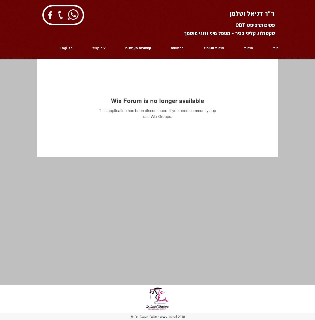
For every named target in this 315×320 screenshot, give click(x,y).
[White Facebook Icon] (50, 15)
